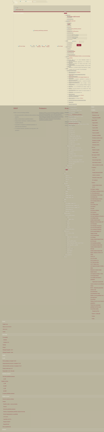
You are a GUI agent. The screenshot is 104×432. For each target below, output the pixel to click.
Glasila (67, 181)
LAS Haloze (70, 86)
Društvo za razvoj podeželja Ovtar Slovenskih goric (76, 155)
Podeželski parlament (67, 213)
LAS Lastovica (71, 92)
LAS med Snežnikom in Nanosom (73, 96)
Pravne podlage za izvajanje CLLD (70, 203)
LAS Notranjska (71, 102)
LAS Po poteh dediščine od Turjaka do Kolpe (75, 110)
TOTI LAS (70, 126)
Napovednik (66, 183)
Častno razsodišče (69, 31)
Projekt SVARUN (69, 250)
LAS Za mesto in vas (72, 130)
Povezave (65, 256)
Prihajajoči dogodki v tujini (69, 197)
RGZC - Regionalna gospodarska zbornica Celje (75, 149)
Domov (65, 11)
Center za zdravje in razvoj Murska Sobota (75, 147)
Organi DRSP (68, 21)
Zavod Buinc (70, 157)
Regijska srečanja (71, 219)
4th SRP (68, 227)
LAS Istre (70, 88)
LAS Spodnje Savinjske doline (73, 120)
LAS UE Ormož (71, 128)
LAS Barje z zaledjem (72, 72)
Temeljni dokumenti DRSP (71, 60)
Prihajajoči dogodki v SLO (69, 195)
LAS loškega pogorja (72, 94)
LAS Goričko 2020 (71, 84)
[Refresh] (43, 46)
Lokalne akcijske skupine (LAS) (71, 70)
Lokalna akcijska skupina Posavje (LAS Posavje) (76, 116)
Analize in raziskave (70, 62)
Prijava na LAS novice (69, 177)
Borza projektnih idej (69, 254)
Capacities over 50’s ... (70, 248)
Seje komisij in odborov (70, 52)
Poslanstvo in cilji (69, 17)
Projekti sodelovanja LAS (69, 209)
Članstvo (67, 68)
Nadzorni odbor (69, 29)
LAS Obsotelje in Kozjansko (73, 104)
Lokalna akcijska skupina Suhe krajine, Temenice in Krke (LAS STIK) (79, 124)
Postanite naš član (69, 165)
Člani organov (69, 25)
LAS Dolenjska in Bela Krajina (73, 76)
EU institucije (69, 66)
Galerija (67, 169)
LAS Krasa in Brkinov (72, 90)
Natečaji (67, 191)
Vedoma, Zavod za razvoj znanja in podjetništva (75, 159)
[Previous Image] (21, 46)
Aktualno (68, 187)
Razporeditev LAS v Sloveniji (70, 211)
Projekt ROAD (69, 252)
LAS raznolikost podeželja (72, 118)
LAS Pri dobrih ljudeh (72, 112)
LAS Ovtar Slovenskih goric (73, 106)
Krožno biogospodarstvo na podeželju (72, 244)
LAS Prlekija (70, 114)
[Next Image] (60, 46)
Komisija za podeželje (70, 33)
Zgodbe (65, 199)
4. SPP (68, 225)
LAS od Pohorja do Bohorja (73, 108)
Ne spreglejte (67, 185)
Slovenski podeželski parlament (70, 215)
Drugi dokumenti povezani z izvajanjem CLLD (72, 205)
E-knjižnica (67, 56)
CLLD (68, 58)
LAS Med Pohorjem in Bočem (73, 80)
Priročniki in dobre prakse (71, 64)
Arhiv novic (67, 179)
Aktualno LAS (69, 189)
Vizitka (67, 171)
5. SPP (68, 221)
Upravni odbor (69, 27)
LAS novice (69, 246)
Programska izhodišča (70, 19)
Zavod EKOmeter (71, 151)
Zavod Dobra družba (72, 163)
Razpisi (67, 193)
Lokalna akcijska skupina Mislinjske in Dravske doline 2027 (77, 100)
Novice (65, 173)
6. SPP (68, 217)
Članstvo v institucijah (69, 167)
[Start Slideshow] (39, 46)
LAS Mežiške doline (72, 98)
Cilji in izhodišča (68, 15)
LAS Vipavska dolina (72, 132)
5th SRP (68, 223)
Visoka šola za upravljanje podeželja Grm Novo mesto (76, 161)
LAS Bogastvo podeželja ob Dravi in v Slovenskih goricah (77, 74)
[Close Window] (47, 46)
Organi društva (69, 23)
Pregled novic (68, 175)
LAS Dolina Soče (71, 78)
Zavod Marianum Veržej (72, 153)
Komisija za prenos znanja (71, 35)
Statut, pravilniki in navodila (71, 54)
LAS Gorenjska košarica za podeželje (74, 82)
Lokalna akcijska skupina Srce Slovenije (74, 122)
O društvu (65, 13)
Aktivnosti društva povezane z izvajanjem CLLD (72, 207)
